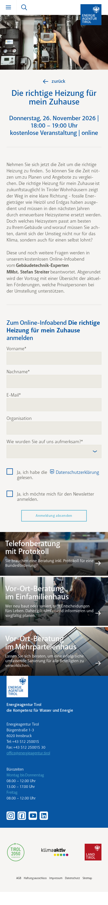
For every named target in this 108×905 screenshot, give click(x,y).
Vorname (15, 349)
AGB (18, 878)
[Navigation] (8, 7)
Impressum (55, 878)
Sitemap (87, 878)
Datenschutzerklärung (77, 472)
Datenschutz (72, 878)
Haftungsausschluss (35, 878)
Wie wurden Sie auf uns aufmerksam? (44, 442)
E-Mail (13, 395)
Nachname (17, 372)
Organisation (19, 418)
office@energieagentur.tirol (28, 753)
